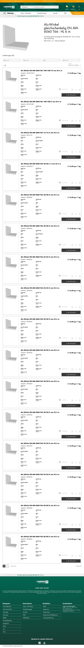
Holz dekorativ (7, 606)
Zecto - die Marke (28, 606)
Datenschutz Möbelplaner (50, 615)
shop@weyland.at (19, 1)
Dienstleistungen (27, 609)
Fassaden (5, 612)
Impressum (46, 609)
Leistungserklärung (48, 618)
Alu (3, 16)
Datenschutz (46, 612)
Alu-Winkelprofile (10, 16)
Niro (4, 632)
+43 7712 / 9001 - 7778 (9, 1)
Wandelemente (7, 620)
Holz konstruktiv (7, 609)
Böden (5, 618)
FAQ (24, 615)
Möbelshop (26, 618)
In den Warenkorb (71, 95)
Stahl (4, 626)
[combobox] (26, 7)
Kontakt (25, 612)
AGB (44, 606)
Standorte (79, 1)
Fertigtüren (6, 623)
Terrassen (5, 615)
